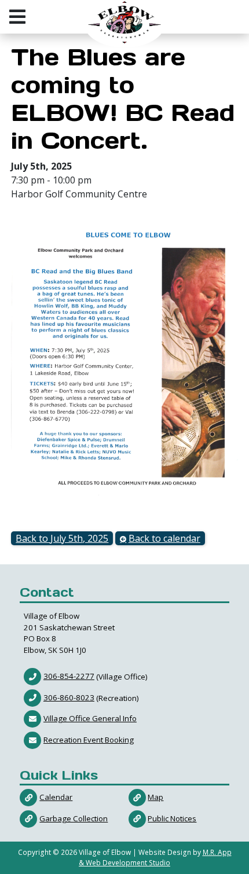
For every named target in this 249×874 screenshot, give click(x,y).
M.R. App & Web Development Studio (155, 857)
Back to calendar (164, 538)
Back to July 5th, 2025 (62, 538)
